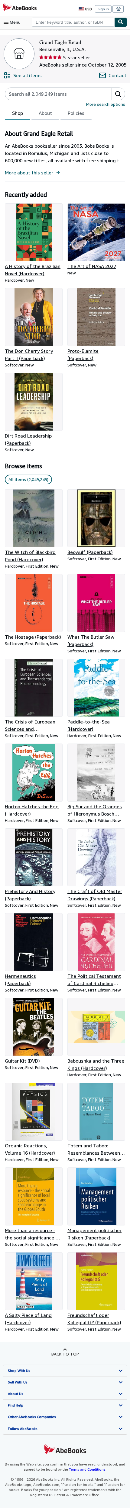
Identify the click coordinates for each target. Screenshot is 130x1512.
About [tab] (45, 113)
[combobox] (73, 22)
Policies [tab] (76, 113)
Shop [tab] (17, 113)
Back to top (65, 1353)
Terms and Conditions (87, 1469)
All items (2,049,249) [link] (28, 479)
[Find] (121, 22)
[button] (118, 94)
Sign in (103, 9)
